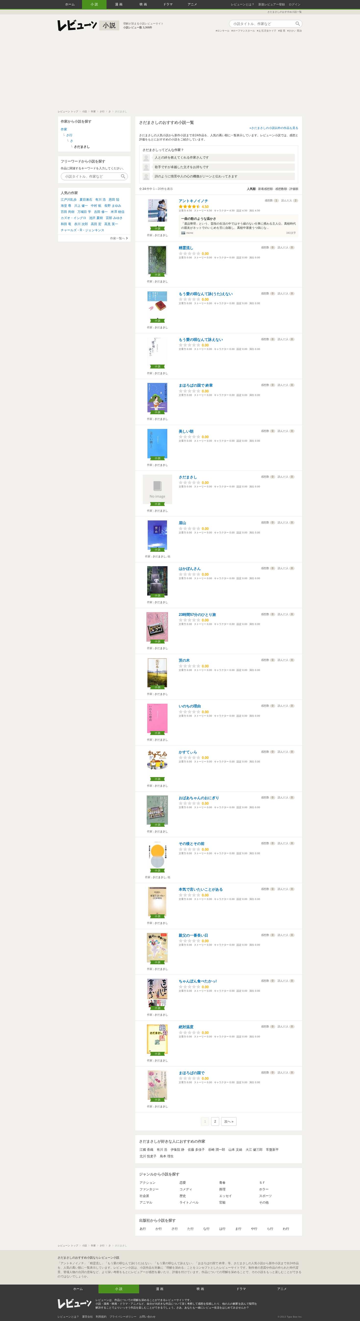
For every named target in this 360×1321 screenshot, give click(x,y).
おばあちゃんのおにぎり (199, 798)
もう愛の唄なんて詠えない (201, 339)
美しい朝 (186, 431)
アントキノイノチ (193, 201)
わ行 (286, 1228)
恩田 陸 (114, 199)
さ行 (174, 1228)
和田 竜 (66, 224)
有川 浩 (162, 1149)
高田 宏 (96, 224)
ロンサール (223, 30)
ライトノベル (189, 1202)
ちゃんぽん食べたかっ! (198, 981)
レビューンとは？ (242, 4)
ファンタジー (149, 1189)
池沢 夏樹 (96, 218)
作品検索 (297, 24)
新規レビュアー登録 (271, 4)
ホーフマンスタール (244, 30)
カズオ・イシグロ (73, 218)
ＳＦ (262, 1182)
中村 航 (96, 205)
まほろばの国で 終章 (196, 385)
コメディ (186, 1189)
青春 (222, 1182)
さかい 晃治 (295, 30)
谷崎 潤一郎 (216, 1149)
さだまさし (161, 235)
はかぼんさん (190, 568)
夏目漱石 (86, 199)
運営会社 (87, 1316)
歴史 (183, 1196)
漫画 (119, 4)
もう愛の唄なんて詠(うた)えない (206, 294)
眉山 (182, 523)
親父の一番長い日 (193, 935)
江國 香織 (146, 1149)
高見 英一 (111, 224)
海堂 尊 (66, 205)
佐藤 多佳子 (196, 1149)
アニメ (192, 4)
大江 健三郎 (254, 1149)
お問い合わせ (147, 1316)
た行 (190, 1228)
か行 (159, 1228)
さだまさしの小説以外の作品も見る (274, 128)
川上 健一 (81, 205)
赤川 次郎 (81, 224)
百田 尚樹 (67, 212)
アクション (148, 1182)
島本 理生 (167, 1156)
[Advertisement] (180, 73)
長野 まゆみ (112, 205)
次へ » (228, 1121)
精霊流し (186, 248)
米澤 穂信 (117, 212)
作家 (64, 129)
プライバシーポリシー (122, 1316)
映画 (144, 4)
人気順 (251, 189)
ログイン (294, 4)
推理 (222, 1189)
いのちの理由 (190, 706)
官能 (222, 1202)
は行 (222, 1228)
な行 (206, 1228)
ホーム (70, 4)
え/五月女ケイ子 (267, 30)
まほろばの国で (191, 1073)
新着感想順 (265, 189)
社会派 (144, 1196)
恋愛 (183, 1182)
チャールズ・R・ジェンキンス (82, 230)
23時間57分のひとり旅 (197, 614)
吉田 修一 (101, 212)
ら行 (270, 1228)
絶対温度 (186, 1027)
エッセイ (225, 1196)
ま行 (238, 1228)
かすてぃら (188, 752)
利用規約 (101, 1316)
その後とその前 (191, 843)
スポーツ (265, 1196)
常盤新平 (272, 1149)
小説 (95, 4)
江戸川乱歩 (69, 199)
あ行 (143, 1228)
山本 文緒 (235, 1149)
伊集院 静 (177, 1149)
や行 (254, 1228)
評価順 (293, 189)
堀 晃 (282, 30)
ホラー (264, 1189)
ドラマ (168, 4)
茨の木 (184, 660)
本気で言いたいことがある (201, 889)
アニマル (146, 1202)
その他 (264, 1202)
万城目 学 (84, 212)
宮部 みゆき (114, 218)
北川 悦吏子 (148, 1156)
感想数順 (281, 189)
